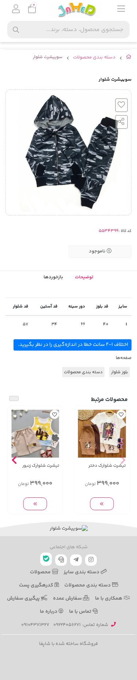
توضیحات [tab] (84, 277)
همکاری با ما (109, 599)
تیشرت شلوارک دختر (107, 465)
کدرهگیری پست (36, 585)
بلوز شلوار (119, 372)
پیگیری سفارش (24, 599)
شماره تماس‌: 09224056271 (80, 625)
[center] (16, 30)
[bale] (46, 559)
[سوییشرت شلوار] (68, 529)
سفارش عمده (68, 599)
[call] (61, 560)
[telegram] (76, 560)
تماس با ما (80, 612)
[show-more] (102, 503)
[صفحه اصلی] (129, 58)
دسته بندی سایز (82, 572)
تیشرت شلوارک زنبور (40, 465)
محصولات (41, 572)
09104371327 (35, 625)
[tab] (53, 277)
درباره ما (49, 612)
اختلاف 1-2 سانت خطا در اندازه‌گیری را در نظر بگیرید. (72, 345)
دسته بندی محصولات (94, 57)
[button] (123, 460)
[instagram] (91, 560)
